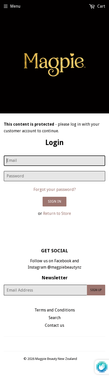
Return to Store (57, 213)
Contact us (54, 325)
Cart (100, 6)
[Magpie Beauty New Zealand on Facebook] (49, 344)
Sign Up (96, 290)
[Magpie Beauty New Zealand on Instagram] (57, 344)
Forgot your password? (54, 189)
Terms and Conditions (54, 310)
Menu (15, 6)
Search (55, 317)
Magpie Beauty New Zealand (56, 359)
